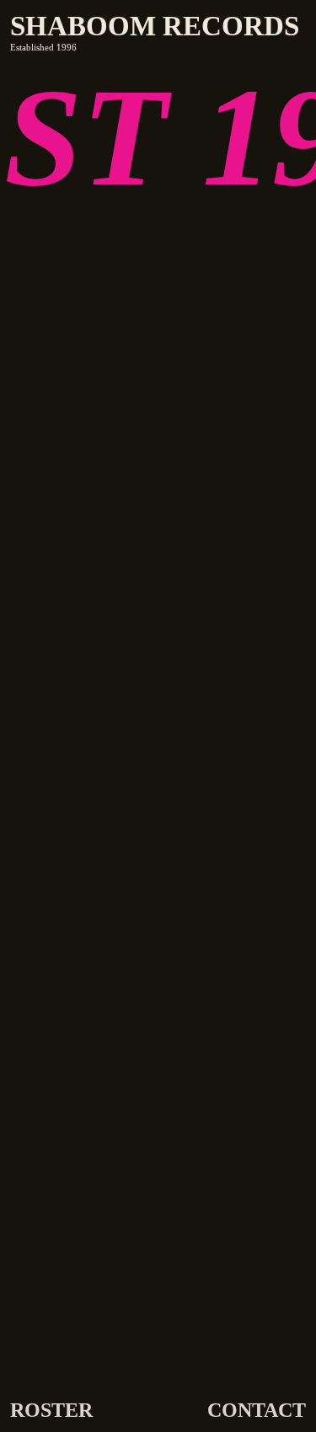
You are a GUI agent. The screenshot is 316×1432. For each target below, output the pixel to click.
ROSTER (51, 1410)
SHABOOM (83, 26)
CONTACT (256, 1410)
